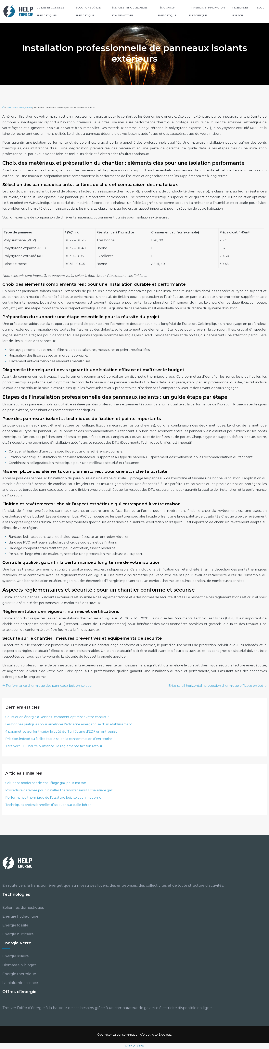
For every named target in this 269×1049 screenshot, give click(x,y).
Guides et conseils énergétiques (50, 11)
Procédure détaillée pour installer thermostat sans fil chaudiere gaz (59, 790)
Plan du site (134, 1046)
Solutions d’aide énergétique (88, 11)
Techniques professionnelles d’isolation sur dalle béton (48, 805)
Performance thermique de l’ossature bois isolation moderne (53, 797)
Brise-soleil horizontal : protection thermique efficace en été (215, 686)
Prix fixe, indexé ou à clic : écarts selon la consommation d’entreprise (58, 739)
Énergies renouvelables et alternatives (129, 11)
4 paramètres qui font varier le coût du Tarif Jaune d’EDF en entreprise (61, 731)
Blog (260, 7)
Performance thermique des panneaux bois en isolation (50, 686)
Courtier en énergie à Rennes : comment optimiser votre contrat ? (57, 717)
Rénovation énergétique (167, 11)
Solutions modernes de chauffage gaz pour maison (45, 783)
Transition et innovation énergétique (206, 11)
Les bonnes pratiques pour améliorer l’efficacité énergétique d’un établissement (68, 724)
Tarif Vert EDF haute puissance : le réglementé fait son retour (53, 746)
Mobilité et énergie (240, 11)
